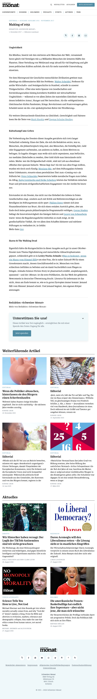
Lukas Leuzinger (57, 560)
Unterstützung (49, 668)
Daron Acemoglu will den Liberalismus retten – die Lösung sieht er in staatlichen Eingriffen (70, 541)
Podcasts (47, 12)
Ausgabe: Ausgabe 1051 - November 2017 (37, 21)
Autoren (69, 12)
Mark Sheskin (37, 119)
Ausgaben (70, 4)
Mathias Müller (57, 624)
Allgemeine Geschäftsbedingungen (55, 665)
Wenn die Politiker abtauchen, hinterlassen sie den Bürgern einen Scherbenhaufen (20, 394)
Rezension (54, 534)
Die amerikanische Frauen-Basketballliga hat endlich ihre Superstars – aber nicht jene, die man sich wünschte (67, 606)
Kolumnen (35, 12)
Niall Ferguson (9, 560)
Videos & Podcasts (10, 597)
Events (58, 12)
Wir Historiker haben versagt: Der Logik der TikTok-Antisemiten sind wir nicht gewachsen (23, 541)
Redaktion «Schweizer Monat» (22, 29)
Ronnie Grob (7, 411)
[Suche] (51, 5)
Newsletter (59, 4)
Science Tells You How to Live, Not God (15, 602)
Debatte (5, 534)
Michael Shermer (9, 628)
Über (79, 12)
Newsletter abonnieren (16, 665)
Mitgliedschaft (86, 4)
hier (22, 229)
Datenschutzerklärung (81, 665)
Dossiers (23, 12)
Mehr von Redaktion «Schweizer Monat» (27, 307)
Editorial (13, 21)
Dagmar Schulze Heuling (61, 119)
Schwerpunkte (8, 12)
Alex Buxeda (26, 628)
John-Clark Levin (27, 560)
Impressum (32, 665)
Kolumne (54, 597)
